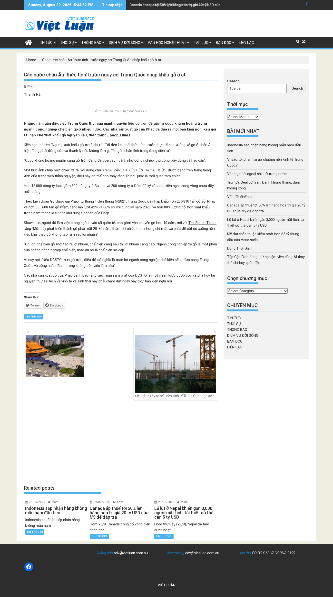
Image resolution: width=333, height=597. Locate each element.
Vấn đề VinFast (239, 197)
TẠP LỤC (201, 42)
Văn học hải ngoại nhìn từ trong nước (257, 174)
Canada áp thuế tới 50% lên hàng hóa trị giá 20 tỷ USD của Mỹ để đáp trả (186, 5)
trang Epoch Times (114, 135)
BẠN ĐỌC (223, 42)
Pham (31, 86)
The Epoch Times (202, 223)
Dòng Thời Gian (239, 248)
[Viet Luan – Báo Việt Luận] (28, 42)
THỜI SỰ (67, 42)
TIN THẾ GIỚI (33, 316)
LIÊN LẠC (246, 42)
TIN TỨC (46, 42)
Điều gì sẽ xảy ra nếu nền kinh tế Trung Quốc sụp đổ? (174, 396)
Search (233, 81)
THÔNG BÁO (91, 42)
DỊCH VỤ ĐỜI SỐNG (124, 42)
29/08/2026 (37, 502)
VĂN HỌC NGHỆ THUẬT (167, 42)
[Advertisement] (121, 442)
